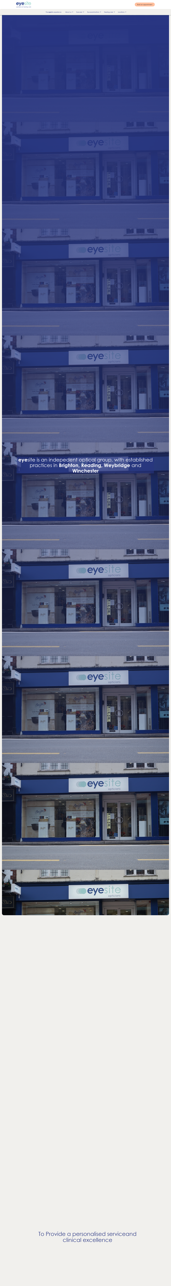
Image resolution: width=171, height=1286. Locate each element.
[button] (68, 12)
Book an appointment (144, 4)
